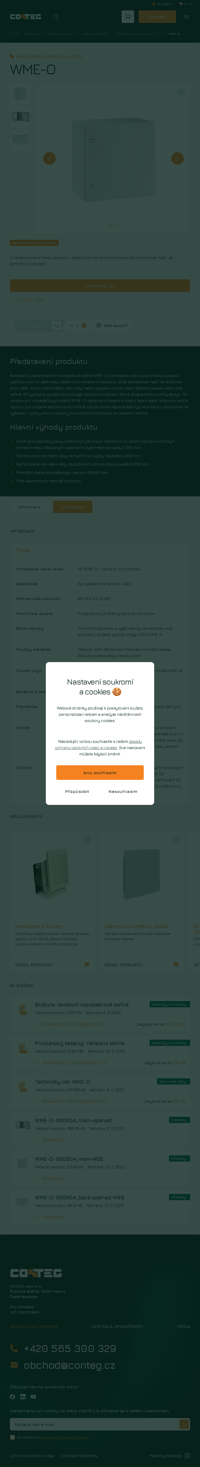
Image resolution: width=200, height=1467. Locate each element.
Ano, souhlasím (100, 772)
